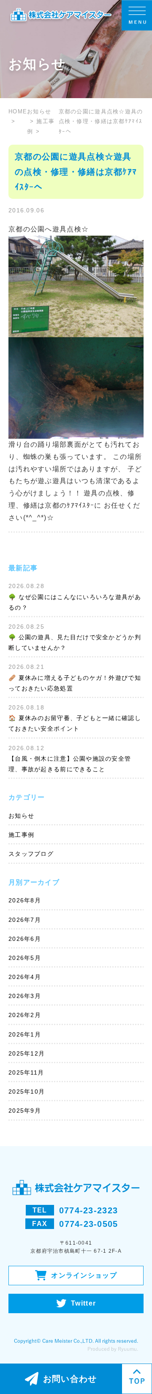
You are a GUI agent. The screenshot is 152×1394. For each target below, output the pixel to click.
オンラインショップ (84, 1275)
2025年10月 (26, 1091)
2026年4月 (24, 976)
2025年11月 (26, 1072)
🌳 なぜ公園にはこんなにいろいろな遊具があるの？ (74, 602)
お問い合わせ (70, 1378)
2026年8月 (24, 900)
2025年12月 (26, 1053)
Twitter (83, 1303)
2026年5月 (24, 957)
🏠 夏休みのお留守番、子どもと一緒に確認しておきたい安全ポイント (74, 723)
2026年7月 (24, 919)
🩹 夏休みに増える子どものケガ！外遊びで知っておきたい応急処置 (74, 683)
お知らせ (21, 815)
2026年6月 (24, 938)
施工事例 (21, 834)
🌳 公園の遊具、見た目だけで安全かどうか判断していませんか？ (74, 642)
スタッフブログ (31, 853)
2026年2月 (24, 1015)
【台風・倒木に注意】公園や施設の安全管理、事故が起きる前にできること (69, 764)
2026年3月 (24, 996)
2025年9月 (24, 1110)
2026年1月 (24, 1034)
